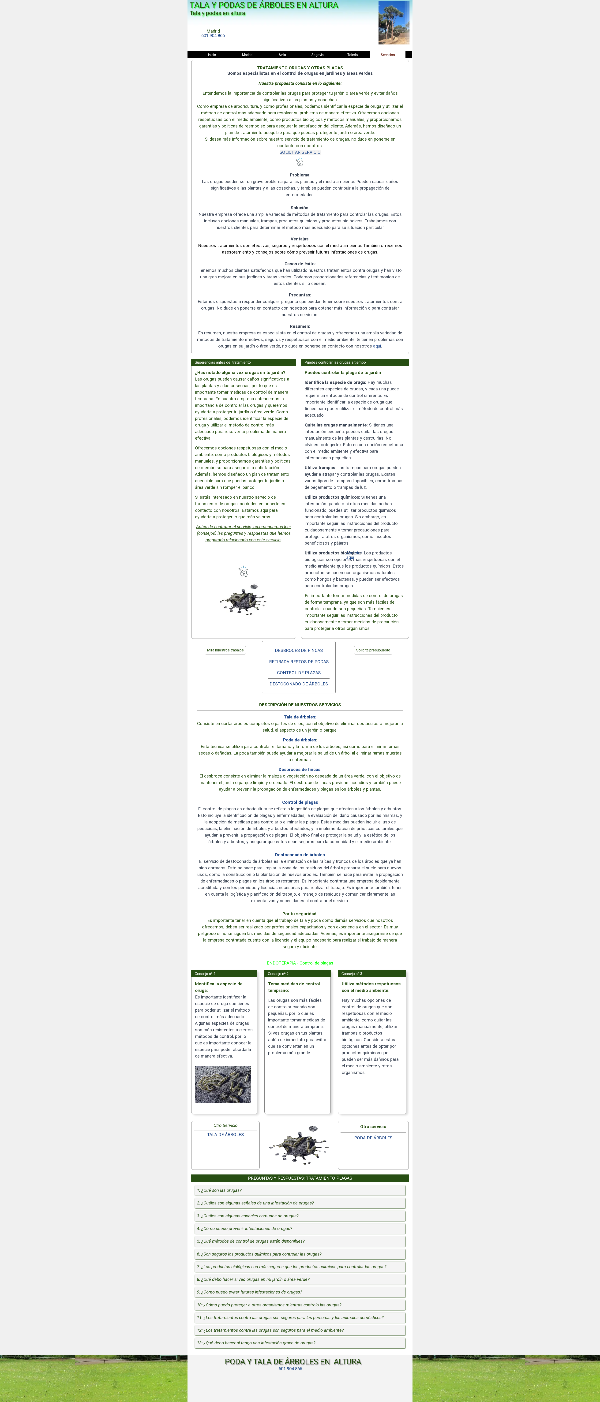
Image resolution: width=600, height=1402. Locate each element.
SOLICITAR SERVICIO (300, 152)
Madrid (247, 55)
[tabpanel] (213, 33)
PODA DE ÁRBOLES (373, 1137)
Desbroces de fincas (299, 769)
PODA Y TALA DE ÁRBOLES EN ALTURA (293, 1361)
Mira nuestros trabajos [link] (225, 650)
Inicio (212, 55)
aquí (377, 346)
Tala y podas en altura (217, 13)
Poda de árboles (299, 740)
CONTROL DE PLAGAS (299, 672)
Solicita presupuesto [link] (373, 650)
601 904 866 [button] (213, 35)
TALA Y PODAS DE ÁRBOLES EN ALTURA (263, 5)
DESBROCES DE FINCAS (299, 650)
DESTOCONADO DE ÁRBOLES (299, 684)
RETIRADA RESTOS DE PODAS (299, 661)
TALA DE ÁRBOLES (225, 1134)
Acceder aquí (354, 555)
